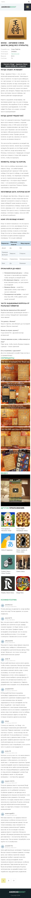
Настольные (15, 54)
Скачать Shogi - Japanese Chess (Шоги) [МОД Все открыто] (15, 65)
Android (8, 7)
